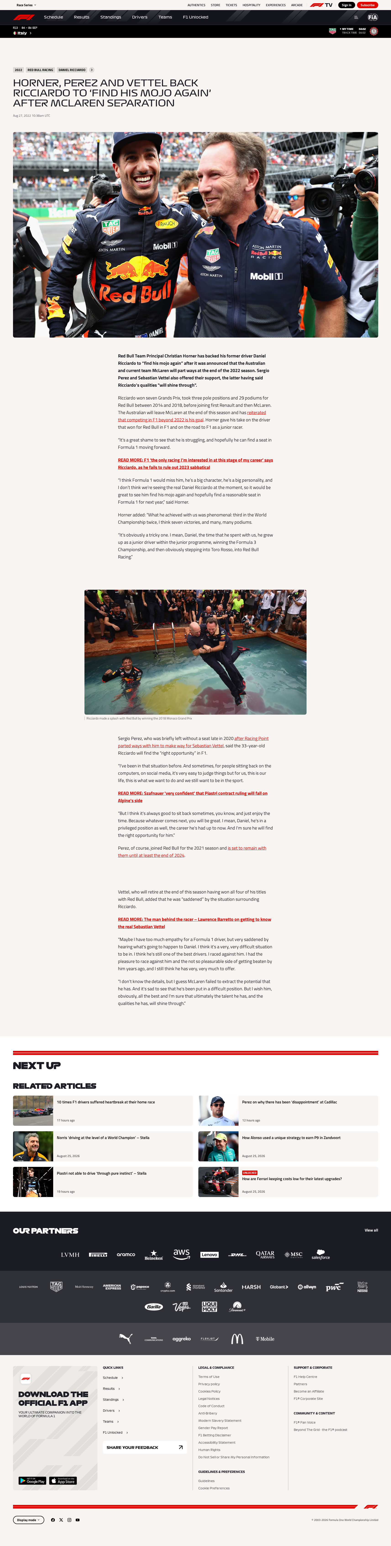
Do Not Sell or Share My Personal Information (234, 1457)
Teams (165, 17)
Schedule (53, 17)
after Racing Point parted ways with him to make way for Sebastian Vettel (193, 742)
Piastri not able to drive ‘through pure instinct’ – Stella (102, 1173)
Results (81, 17)
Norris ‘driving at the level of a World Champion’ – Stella (103, 1138)
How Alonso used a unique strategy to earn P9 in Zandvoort (291, 1138)
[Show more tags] (91, 70)
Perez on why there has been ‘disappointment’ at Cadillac (289, 1102)
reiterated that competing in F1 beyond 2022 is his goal (192, 416)
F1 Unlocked (195, 17)
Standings (110, 17)
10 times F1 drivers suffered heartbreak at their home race (106, 1102)
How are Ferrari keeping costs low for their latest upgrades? (292, 1179)
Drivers (139, 17)
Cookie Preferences (214, 1488)
